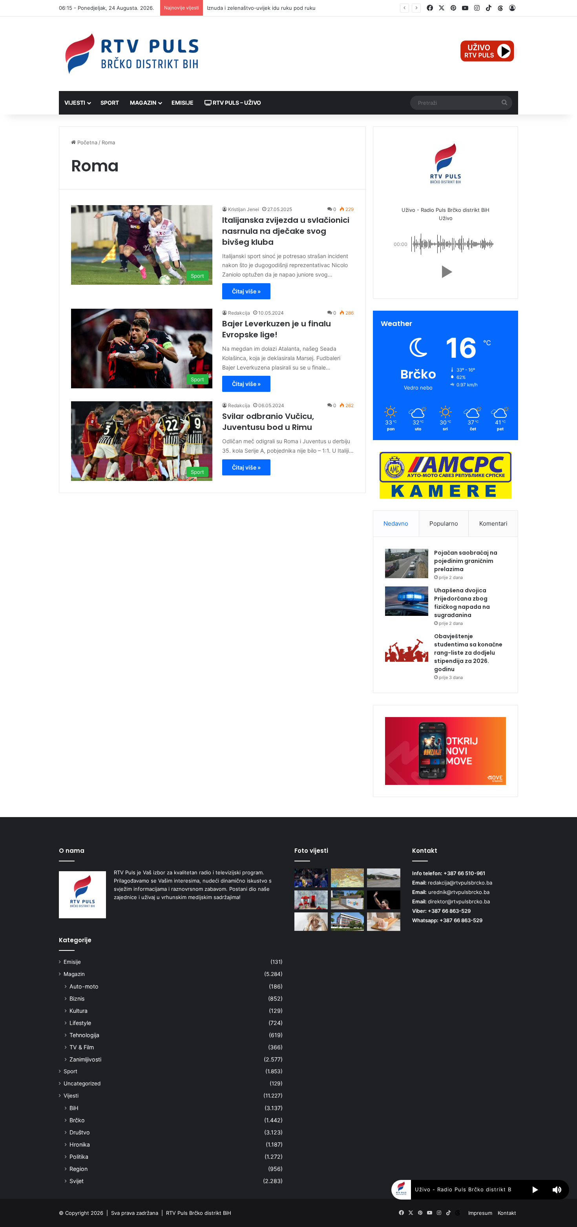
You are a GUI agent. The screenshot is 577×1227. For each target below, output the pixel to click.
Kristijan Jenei (243, 209)
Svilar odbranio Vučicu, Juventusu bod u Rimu (268, 422)
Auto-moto (84, 986)
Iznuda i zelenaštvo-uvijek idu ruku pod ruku (261, 8)
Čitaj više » (246, 291)
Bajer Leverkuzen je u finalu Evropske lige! (276, 329)
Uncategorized (82, 1083)
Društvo (79, 1132)
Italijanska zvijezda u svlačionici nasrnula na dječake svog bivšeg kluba (285, 231)
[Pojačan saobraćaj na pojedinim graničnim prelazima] (406, 563)
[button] (445, 272)
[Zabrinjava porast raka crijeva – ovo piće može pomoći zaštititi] (311, 899)
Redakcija (239, 313)
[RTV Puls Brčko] (131, 53)
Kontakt (507, 1213)
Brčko (77, 1120)
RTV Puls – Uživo (236, 102)
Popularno (443, 523)
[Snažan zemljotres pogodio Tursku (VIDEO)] (347, 877)
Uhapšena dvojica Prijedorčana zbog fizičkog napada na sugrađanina (462, 602)
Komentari (493, 523)
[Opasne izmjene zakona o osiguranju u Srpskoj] (347, 921)
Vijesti (74, 102)
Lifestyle (80, 1022)
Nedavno (395, 523)
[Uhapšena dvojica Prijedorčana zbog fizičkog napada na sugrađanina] (406, 601)
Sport (109, 102)
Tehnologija (84, 1035)
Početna (86, 142)
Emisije (183, 102)
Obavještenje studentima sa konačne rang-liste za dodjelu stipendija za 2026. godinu (468, 652)
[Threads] (500, 8)
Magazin (143, 102)
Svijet (76, 1181)
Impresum (480, 1213)
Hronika (79, 1144)
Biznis (76, 998)
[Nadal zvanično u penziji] (383, 899)
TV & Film (81, 1047)
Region (78, 1168)
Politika (78, 1156)
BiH (74, 1108)
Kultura (78, 1010)
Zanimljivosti (85, 1059)
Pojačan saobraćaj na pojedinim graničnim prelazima (465, 561)
